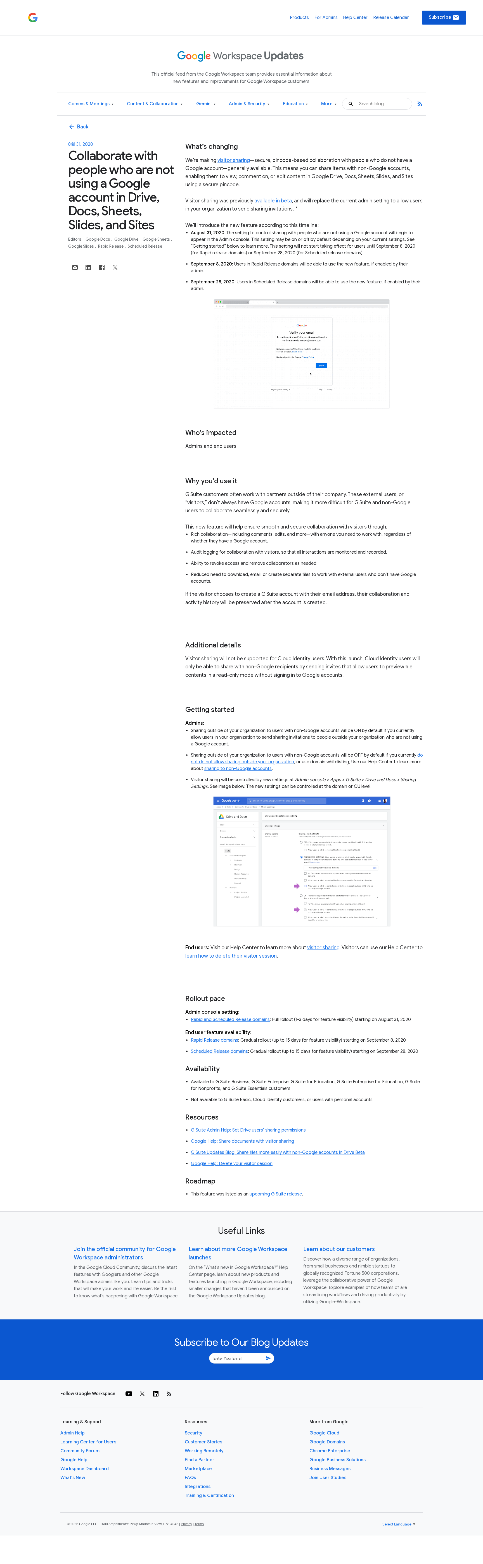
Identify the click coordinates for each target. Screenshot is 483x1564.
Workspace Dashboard (84, 1469)
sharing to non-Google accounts (238, 768)
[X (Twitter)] (142, 1393)
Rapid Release (111, 246)
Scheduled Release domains (219, 1051)
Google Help (73, 1460)
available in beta (273, 201)
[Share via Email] (75, 267)
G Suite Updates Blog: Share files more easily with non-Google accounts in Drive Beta (278, 1152)
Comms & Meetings (90, 104)
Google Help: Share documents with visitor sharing (243, 1141)
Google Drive (126, 239)
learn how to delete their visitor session (231, 956)
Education (295, 104)
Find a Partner (199, 1460)
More (329, 104)
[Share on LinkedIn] (88, 267)
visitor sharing (233, 160)
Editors (75, 239)
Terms (199, 1524)
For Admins (326, 17)
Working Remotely (204, 1451)
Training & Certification (209, 1495)
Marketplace (198, 1469)
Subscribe (444, 17)
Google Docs (98, 239)
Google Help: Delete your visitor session (232, 1163)
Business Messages (330, 1469)
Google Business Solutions (337, 1460)
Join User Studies (327, 1478)
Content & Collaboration (155, 104)
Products (299, 17)
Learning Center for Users (88, 1442)
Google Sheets (157, 239)
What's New (72, 1478)
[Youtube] (129, 1393)
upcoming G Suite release (276, 1194)
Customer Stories (203, 1442)
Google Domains (327, 1442)
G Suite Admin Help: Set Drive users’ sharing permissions (249, 1130)
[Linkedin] (155, 1393)
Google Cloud (324, 1433)
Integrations (197, 1486)
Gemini (206, 104)
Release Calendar (391, 17)
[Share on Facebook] (101, 267)
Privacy (186, 1524)
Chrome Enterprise (329, 1451)
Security (193, 1433)
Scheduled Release (145, 246)
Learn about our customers (339, 1249)
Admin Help (72, 1433)
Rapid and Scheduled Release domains (230, 1019)
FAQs (190, 1478)
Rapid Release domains (214, 1040)
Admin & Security (249, 104)
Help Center (355, 17)
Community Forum (80, 1451)
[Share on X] (115, 267)
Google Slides (81, 246)
